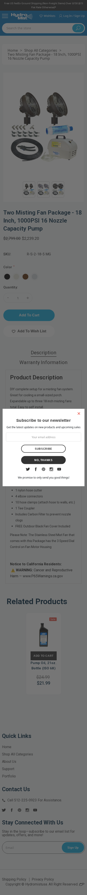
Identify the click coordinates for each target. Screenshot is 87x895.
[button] (78, 413)
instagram (51, 469)
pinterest (44, 469)
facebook (35, 469)
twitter (28, 469)
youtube (59, 469)
